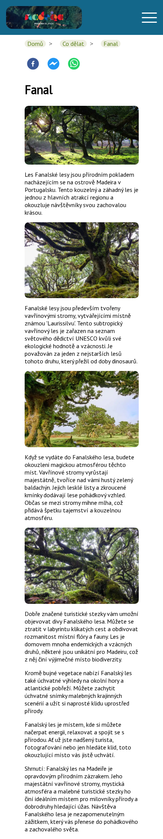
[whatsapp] (74, 64)
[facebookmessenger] (53, 64)
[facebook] (33, 64)
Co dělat (73, 43)
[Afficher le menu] (147, 17)
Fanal (110, 43)
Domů (35, 43)
